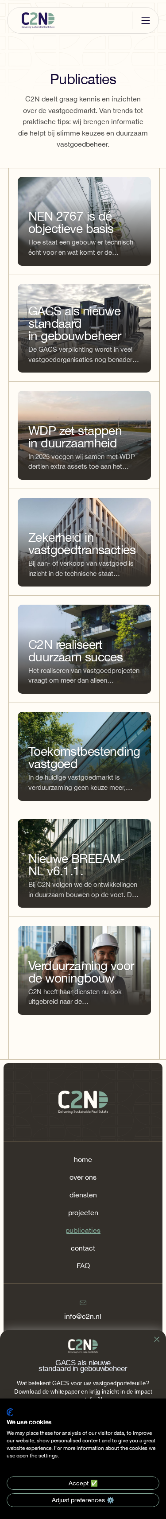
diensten (83, 1194)
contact (83, 1247)
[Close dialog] (156, 1338)
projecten (83, 1212)
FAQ (83, 1265)
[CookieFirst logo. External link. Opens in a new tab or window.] (10, 1412)
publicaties (83, 1230)
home (83, 1159)
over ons (83, 1177)
